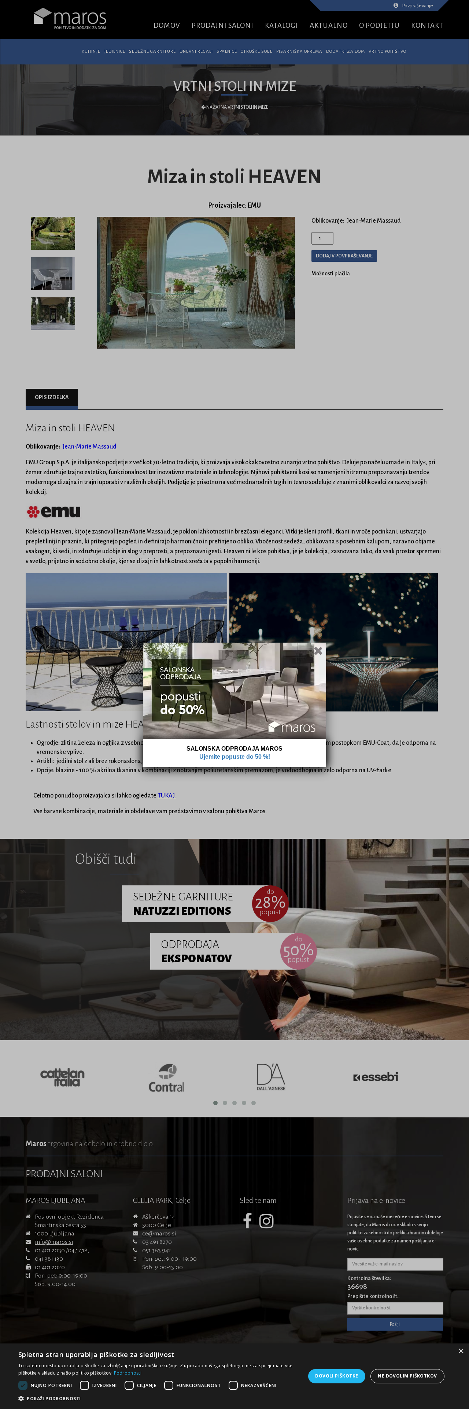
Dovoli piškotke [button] (336, 1376)
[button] (157, 1399)
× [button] (461, 1351)
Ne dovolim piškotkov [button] (407, 1376)
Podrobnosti (127, 1373)
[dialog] (234, 1376)
